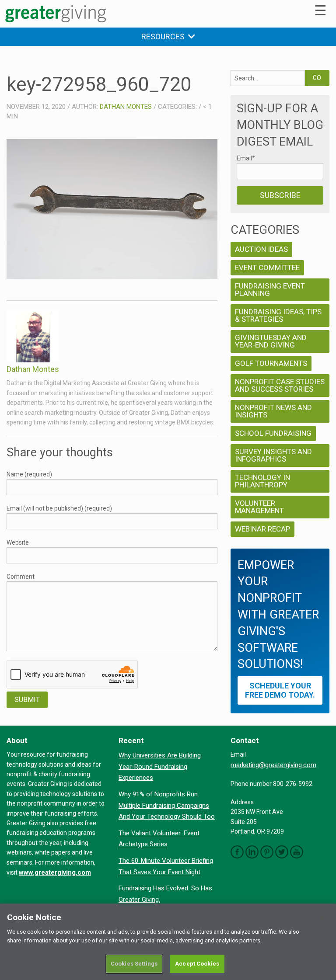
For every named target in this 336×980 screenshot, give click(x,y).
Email (246, 158)
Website (18, 542)
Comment (21, 576)
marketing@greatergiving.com (273, 765)
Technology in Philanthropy (262, 481)
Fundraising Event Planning (270, 289)
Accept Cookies (197, 963)
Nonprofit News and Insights (273, 411)
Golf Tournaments (271, 363)
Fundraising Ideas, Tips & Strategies (278, 315)
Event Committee (267, 267)
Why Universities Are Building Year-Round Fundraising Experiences (160, 766)
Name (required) (29, 474)
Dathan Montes (126, 107)
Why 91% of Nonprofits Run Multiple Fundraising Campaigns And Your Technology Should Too (167, 805)
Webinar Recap (262, 529)
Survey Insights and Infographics (273, 455)
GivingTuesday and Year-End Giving (271, 341)
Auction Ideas (261, 249)
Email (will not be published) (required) (59, 508)
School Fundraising (273, 433)
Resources (164, 36)
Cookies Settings (134, 963)
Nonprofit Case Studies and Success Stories (280, 385)
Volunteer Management (259, 507)
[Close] (322, 917)
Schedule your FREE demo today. (280, 690)
